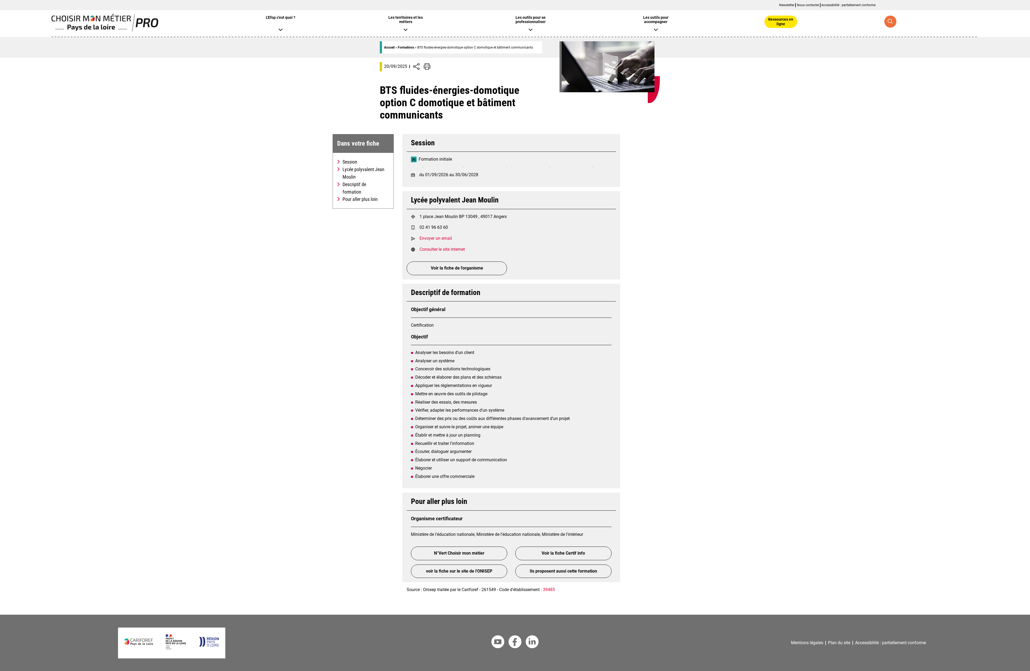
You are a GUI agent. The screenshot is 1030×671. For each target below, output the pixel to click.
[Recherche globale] (890, 22)
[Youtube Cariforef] (497, 642)
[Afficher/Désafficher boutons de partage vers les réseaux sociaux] (416, 66)
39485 (549, 589)
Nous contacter (808, 5)
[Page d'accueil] (105, 29)
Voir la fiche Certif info (563, 553)
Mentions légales (807, 642)
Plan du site (839, 642)
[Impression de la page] (427, 66)
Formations (406, 47)
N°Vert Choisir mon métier (459, 553)
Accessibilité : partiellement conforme (848, 5)
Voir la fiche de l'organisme (457, 268)
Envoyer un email (436, 238)
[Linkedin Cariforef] (532, 642)
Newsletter (786, 5)
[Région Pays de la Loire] (209, 645)
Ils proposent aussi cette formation (563, 571)
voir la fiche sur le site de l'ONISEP (459, 571)
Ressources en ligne (780, 21)
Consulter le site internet (442, 249)
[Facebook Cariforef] (515, 642)
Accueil (389, 47)
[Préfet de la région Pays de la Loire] (176, 647)
